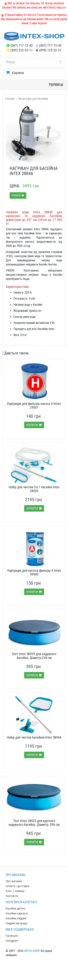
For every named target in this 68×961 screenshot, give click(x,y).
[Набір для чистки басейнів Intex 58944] (34, 715)
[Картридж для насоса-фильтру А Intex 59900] (34, 548)
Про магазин (14, 881)
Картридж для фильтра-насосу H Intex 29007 (34, 405)
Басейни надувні (16, 918)
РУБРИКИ (57, 84)
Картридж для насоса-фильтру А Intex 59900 (34, 572)
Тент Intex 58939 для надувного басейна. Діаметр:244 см (34, 656)
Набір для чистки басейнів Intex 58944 (34, 737)
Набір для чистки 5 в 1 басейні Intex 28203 (34, 489)
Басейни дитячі (15, 908)
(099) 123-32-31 (50, 50)
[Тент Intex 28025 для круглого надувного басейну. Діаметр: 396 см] (34, 798)
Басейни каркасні (17, 913)
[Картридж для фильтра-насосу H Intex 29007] (34, 381)
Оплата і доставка (17, 886)
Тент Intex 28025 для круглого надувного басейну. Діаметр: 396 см (34, 823)
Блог (9, 891)
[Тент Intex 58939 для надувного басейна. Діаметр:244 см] (34, 629)
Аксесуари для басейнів (33, 98)
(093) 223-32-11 (21, 50)
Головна (10, 98)
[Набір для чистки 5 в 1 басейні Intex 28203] (34, 464)
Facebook (12, 935)
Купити (16, 195)
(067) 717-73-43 (21, 45)
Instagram (12, 940)
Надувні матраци (16, 923)
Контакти (12, 896)
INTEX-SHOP (32, 951)
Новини (19, 891)
